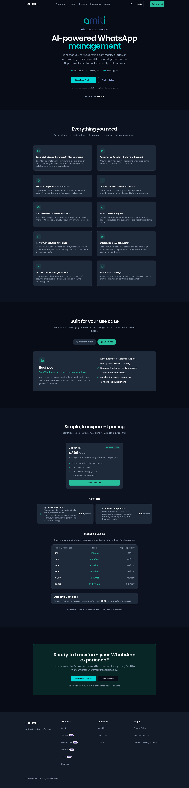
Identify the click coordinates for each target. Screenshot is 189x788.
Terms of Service (141, 735)
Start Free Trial (82, 80)
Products (60, 4)
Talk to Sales (108, 80)
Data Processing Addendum (147, 742)
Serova (100, 96)
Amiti (63, 728)
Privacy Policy (140, 728)
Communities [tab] (86, 341)
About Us (102, 728)
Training (83, 4)
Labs (73, 4)
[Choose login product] (146, 4)
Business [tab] (108, 341)
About (107, 4)
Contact (101, 742)
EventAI (67, 735)
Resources (95, 4)
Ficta (66, 757)
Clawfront (65, 764)
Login (139, 4)
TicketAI (67, 749)
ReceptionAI (69, 742)
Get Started (157, 4)
